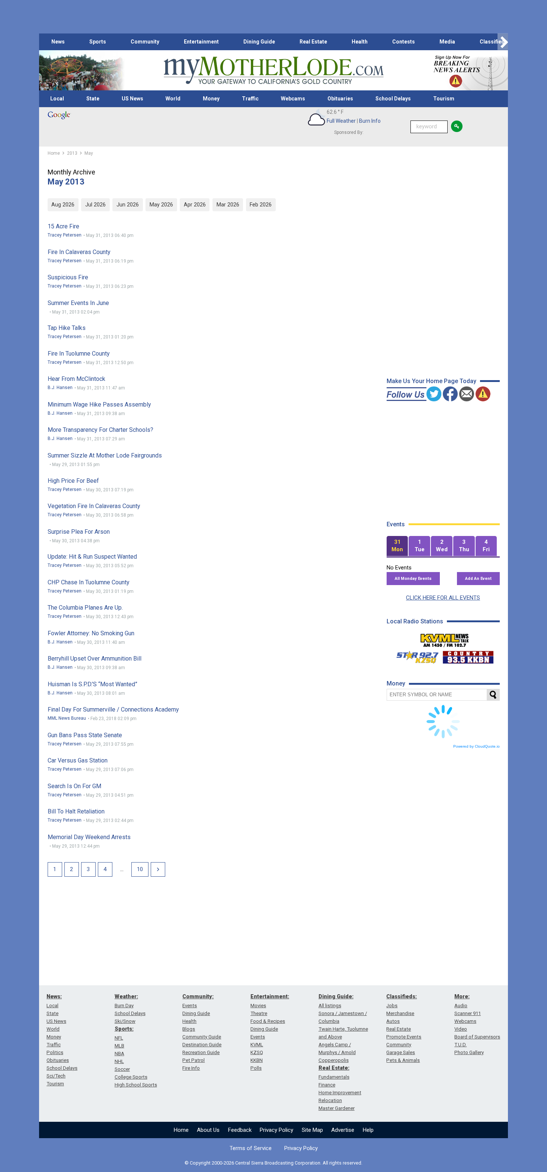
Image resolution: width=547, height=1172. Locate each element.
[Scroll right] (503, 41)
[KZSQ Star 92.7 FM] (414, 655)
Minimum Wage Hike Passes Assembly (99, 404)
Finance (327, 1085)
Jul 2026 (95, 205)
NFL (119, 1038)
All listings (330, 1005)
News (58, 42)
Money (211, 99)
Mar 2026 (228, 205)
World (173, 99)
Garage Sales (400, 1052)
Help (368, 1130)
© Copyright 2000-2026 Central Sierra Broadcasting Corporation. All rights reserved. (273, 1163)
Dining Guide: (336, 996)
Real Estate (313, 42)
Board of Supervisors (477, 1037)
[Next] (158, 869)
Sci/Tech (56, 1076)
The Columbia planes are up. (85, 607)
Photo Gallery (469, 1052)
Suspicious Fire (68, 277)
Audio (460, 1005)
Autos (393, 1021)
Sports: (124, 1028)
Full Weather (341, 121)
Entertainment (201, 42)
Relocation (330, 1100)
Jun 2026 (127, 205)
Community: (198, 996)
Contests (403, 42)
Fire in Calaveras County (79, 252)
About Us (208, 1130)
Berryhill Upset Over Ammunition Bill (94, 658)
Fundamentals (334, 1077)
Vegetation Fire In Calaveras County (94, 506)
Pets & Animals (403, 1060)
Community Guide (201, 1037)
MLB (119, 1046)
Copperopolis (334, 1060)
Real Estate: (334, 1068)
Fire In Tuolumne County (79, 353)
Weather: (126, 996)
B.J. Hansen (60, 387)
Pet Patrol (193, 1060)
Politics (55, 1052)
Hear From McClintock (76, 378)
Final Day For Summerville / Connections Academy (113, 709)
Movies (258, 1005)
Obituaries (340, 99)
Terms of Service (251, 1148)
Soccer (122, 1069)
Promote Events (403, 1037)
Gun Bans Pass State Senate (85, 735)
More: (462, 996)
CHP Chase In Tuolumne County (88, 582)
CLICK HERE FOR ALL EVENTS (443, 597)
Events (189, 1005)
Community (145, 42)
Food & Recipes (267, 1021)
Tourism (443, 99)
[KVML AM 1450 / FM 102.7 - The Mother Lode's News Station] (444, 638)
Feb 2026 (261, 205)
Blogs (188, 1029)
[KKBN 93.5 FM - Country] (468, 655)
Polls (256, 1068)
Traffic (250, 99)
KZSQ (256, 1052)
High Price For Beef (73, 480)
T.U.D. (460, 1044)
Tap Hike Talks (67, 327)
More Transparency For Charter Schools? (100, 429)
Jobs (391, 1005)
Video (460, 1029)
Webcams (293, 99)
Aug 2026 (62, 205)
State (92, 99)
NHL (119, 1061)
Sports (97, 42)
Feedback (240, 1130)
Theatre (258, 1013)
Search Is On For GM (74, 786)
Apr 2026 (195, 205)
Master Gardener (337, 1108)
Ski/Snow (125, 1021)
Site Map (312, 1130)
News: (54, 996)
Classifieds (494, 42)
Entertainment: (269, 996)
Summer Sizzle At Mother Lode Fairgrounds (105, 455)
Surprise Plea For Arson (79, 531)
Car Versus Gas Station (78, 760)
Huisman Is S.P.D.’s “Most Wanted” (92, 684)
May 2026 (161, 205)
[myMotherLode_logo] (273, 70)
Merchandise (400, 1013)
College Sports (131, 1077)
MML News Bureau (67, 718)
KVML (256, 1044)
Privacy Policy (276, 1130)
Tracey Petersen (64, 235)
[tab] (397, 546)
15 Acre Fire (63, 226)
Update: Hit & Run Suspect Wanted (92, 556)
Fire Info (191, 1068)
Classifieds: (401, 996)
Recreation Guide (201, 1052)
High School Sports (136, 1085)
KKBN (256, 1060)
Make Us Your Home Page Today (431, 381)
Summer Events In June (78, 302)
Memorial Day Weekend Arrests (89, 837)
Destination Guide (201, 1044)
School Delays (393, 99)
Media (447, 42)
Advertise (342, 1130)
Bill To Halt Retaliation (76, 811)
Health (360, 42)
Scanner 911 (467, 1013)
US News (132, 99)
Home (181, 1130)
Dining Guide (259, 42)
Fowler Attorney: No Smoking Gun (91, 633)
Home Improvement (340, 1092)
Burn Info (370, 121)
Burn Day (124, 1005)
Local (57, 99)
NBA (119, 1053)
